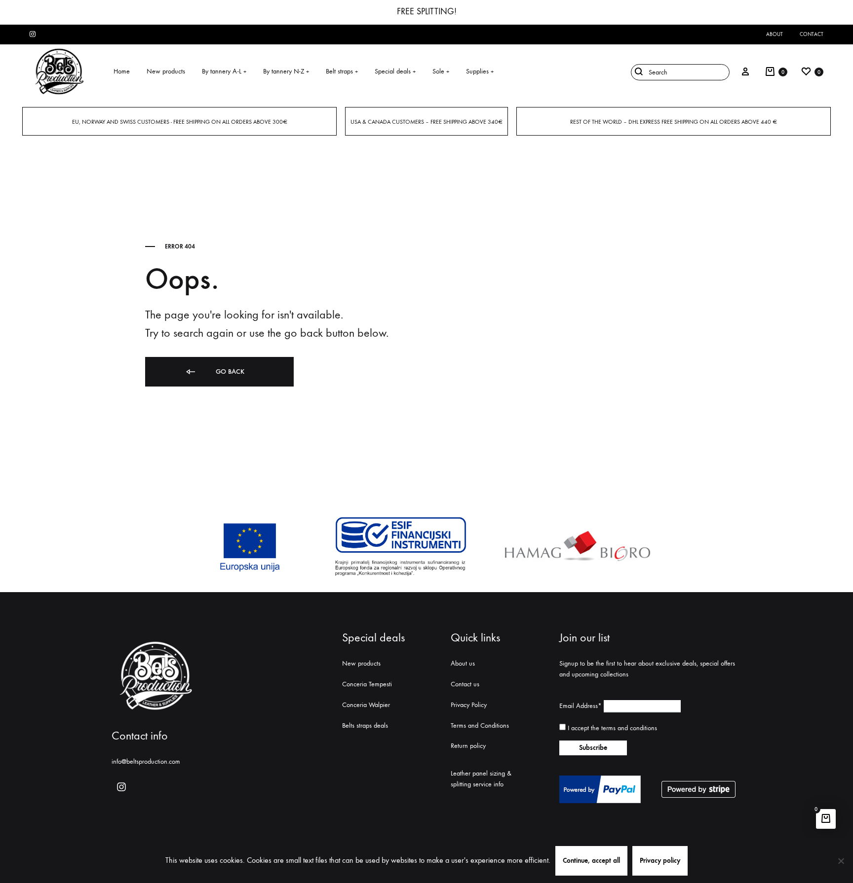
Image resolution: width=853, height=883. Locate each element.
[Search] (678, 71)
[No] (841, 861)
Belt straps (342, 71)
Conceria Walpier (366, 705)
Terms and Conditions (480, 725)
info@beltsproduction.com (146, 761)
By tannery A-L (224, 71)
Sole (440, 71)
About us (463, 663)
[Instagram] (121, 787)
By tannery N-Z (286, 71)
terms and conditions (629, 728)
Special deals (395, 71)
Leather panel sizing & (481, 773)
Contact (811, 34)
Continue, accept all (591, 860)
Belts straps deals (365, 725)
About (774, 34)
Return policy (468, 746)
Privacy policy (660, 860)
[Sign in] (745, 71)
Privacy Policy (469, 705)
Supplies (480, 71)
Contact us (465, 684)
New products (166, 71)
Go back (229, 371)
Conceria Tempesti (367, 684)
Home (122, 71)
